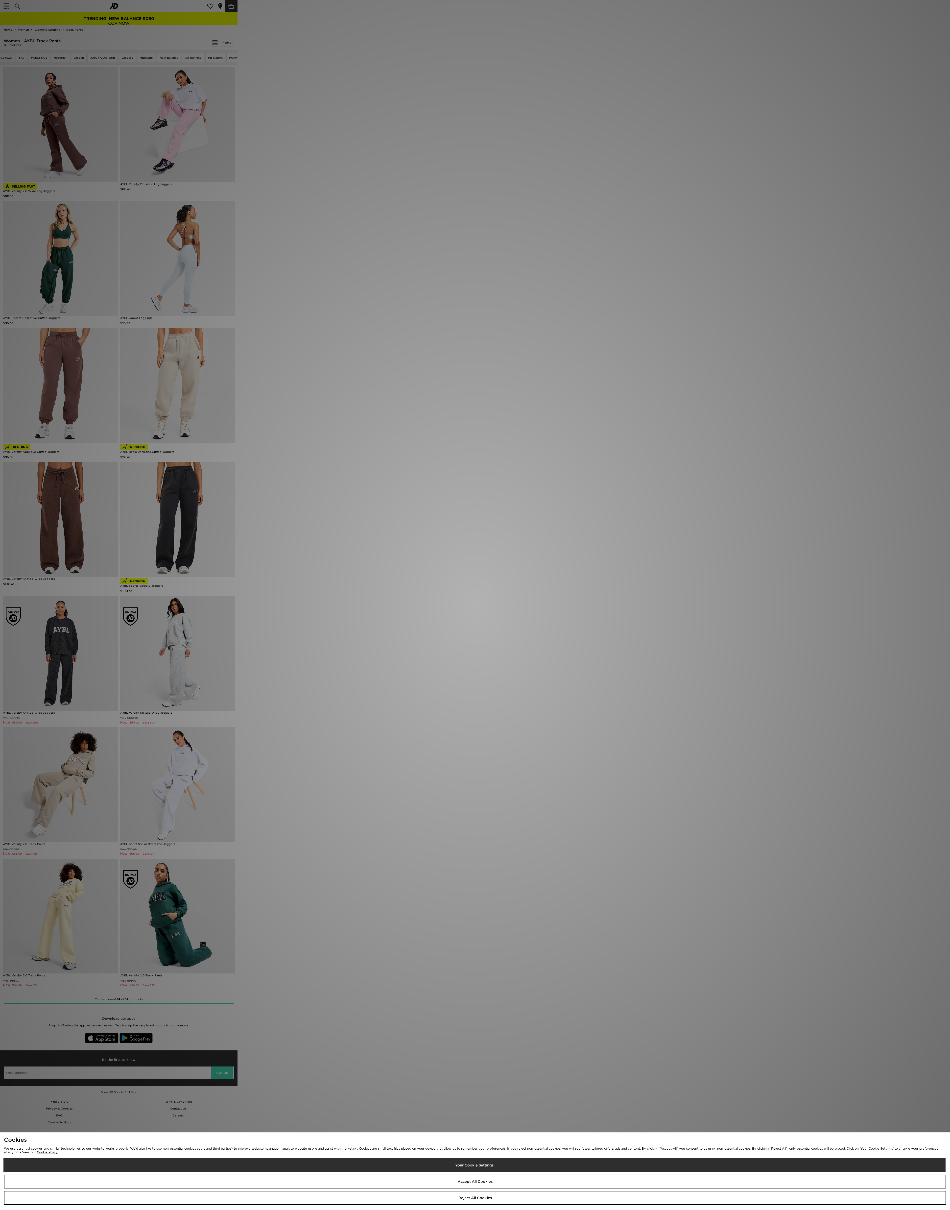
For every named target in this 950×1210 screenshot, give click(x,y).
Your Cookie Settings (474, 1165)
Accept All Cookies (475, 1182)
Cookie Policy (47, 1152)
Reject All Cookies (475, 1198)
